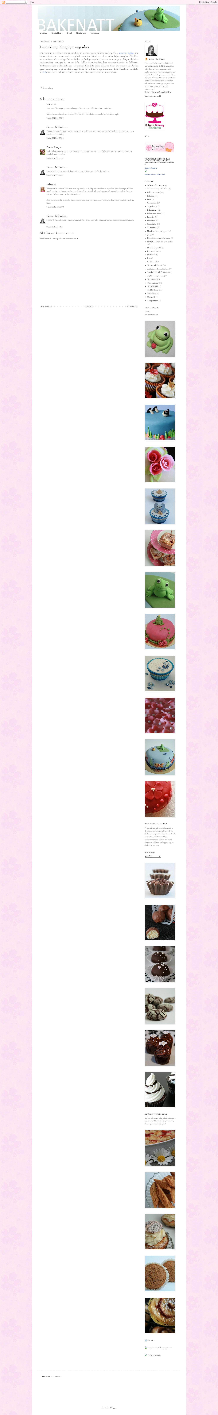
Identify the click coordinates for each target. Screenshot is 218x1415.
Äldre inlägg (132, 306)
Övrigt (50, 88)
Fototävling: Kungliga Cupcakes (64, 47)
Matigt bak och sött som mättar (160, 242)
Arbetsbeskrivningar (155, 185)
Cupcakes (151, 206)
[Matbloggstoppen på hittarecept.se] (153, 1355)
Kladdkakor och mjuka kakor (158, 238)
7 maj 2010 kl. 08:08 (55, 207)
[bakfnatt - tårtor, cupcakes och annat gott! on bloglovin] (159, 152)
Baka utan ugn (153, 192)
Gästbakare (151, 228)
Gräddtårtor (151, 224)
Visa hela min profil (153, 96)
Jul (148, 235)
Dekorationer (152, 210)
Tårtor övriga (152, 286)
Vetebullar (151, 293)
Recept (69, 33)
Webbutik (95, 33)
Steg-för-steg (81, 33)
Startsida (43, 33)
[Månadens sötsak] (150, 1340)
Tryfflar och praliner (155, 276)
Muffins (150, 255)
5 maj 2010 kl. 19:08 (55, 158)
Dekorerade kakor (154, 214)
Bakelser (150, 196)
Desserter (150, 217)
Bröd (149, 199)
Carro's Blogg (53, 147)
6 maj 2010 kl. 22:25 (55, 175)
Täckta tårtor (152, 290)
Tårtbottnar (151, 279)
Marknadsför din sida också (155, 174)
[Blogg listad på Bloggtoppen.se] (158, 1348)
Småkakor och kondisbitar (157, 269)
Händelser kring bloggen (157, 231)
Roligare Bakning (151, 168)
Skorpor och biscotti (154, 265)
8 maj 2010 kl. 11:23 (54, 227)
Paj (148, 258)
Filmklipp (151, 220)
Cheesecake (151, 203)
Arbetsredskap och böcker (157, 189)
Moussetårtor (152, 251)
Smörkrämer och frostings (157, 272)
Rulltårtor (151, 262)
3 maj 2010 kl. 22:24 (55, 118)
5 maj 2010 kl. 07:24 (55, 138)
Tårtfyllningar (153, 283)
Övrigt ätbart (152, 301)
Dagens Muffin (126, 53)
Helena (50, 184)
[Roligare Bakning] (146, 171)
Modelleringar (153, 248)
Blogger (113, 1408)
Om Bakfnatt (56, 33)
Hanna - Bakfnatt (55, 127)
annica (50, 104)
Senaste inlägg (46, 306)
